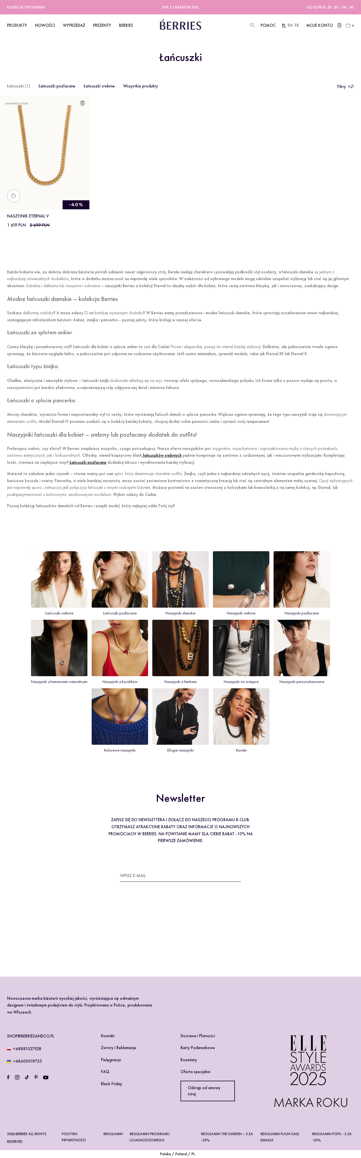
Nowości (45, 25)
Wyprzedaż (74, 25)
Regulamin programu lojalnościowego (150, 1136)
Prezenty (102, 25)
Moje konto (319, 25)
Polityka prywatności (74, 1136)
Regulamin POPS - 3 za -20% (332, 1136)
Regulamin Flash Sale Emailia (280, 1136)
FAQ (105, 1071)
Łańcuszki (18, 86)
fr (297, 25)
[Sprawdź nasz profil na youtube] (45, 1077)
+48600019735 (27, 1061)
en (290, 25)
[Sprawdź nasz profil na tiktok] (27, 1077)
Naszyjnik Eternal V (28, 216)
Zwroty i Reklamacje (118, 1048)
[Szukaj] (252, 25)
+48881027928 (27, 1049)
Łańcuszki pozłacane (57, 86)
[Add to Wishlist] (82, 104)
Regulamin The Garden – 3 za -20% (227, 1136)
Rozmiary (188, 1060)
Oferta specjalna (195, 1071)
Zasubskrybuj (226, 875)
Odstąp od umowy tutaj (204, 1091)
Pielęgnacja (111, 1060)
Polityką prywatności (169, 936)
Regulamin (113, 1133)
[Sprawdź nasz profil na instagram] (17, 1077)
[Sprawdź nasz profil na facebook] (8, 1077)
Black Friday (111, 1084)
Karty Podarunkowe (197, 1048)
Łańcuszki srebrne (99, 86)
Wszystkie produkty (140, 86)
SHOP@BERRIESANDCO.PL (30, 1036)
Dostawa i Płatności (197, 1036)
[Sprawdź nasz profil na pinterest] (36, 1077)
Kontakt (108, 1036)
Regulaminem (137, 936)
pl (284, 25)
